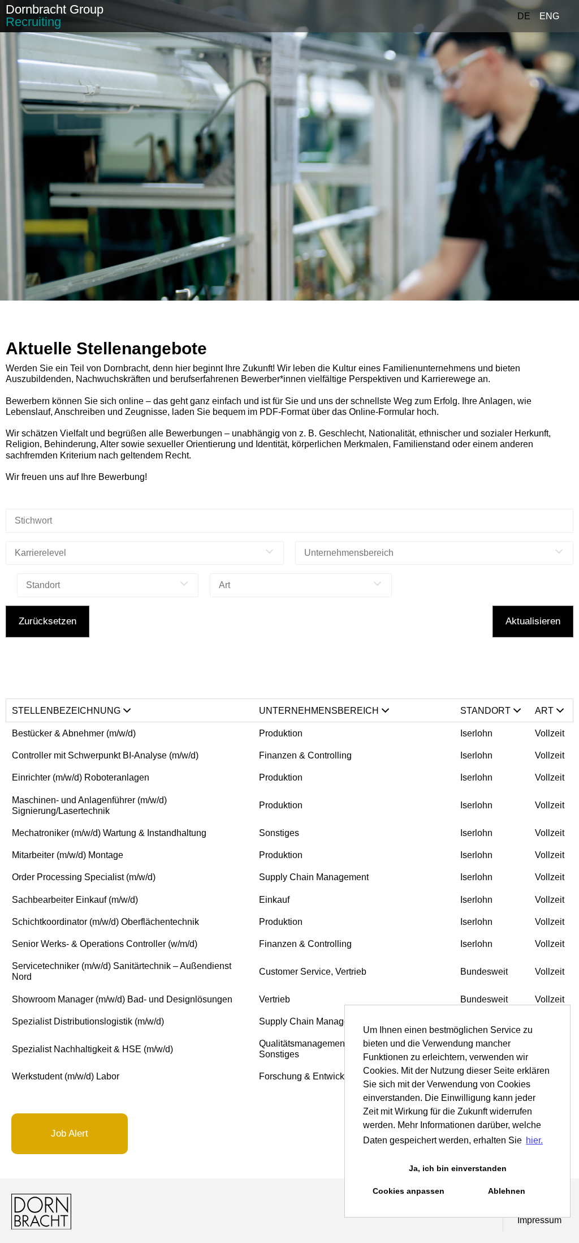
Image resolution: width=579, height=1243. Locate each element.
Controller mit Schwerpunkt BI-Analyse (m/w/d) (105, 755)
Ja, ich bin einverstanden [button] (458, 1168)
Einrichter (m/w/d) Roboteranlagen (80, 777)
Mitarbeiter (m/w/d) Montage (67, 855)
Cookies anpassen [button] (408, 1190)
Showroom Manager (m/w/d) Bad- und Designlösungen (123, 999)
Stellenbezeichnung (66, 710)
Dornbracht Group (54, 15)
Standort (485, 710)
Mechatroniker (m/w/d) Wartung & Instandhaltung (109, 833)
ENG (549, 16)
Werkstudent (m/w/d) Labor (65, 1076)
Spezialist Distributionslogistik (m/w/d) (88, 1021)
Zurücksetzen (47, 621)
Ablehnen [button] (506, 1190)
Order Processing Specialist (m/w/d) (83, 877)
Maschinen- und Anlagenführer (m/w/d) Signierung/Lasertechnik (89, 805)
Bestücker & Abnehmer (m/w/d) (74, 733)
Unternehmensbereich (319, 710)
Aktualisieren (532, 621)
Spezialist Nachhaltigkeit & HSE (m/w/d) (92, 1049)
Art (544, 710)
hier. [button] (534, 1140)
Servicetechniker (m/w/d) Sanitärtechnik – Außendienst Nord (121, 971)
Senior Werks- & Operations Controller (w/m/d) (104, 944)
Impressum (539, 1220)
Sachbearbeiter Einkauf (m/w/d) (75, 900)
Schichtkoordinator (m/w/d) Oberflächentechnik (105, 922)
